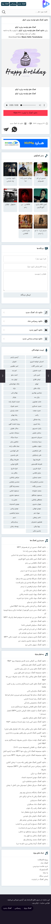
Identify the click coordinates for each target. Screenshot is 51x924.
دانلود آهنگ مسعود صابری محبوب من (32, 641)
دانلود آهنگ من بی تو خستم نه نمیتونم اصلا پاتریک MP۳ (25, 617)
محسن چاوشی (14, 482)
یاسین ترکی (37, 531)
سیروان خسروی (37, 437)
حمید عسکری (36, 406)
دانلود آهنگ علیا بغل (38, 621)
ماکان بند (14, 473)
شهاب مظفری (36, 446)
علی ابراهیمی (36, 450)
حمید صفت (37, 410)
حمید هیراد (14, 406)
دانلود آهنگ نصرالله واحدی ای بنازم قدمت (31, 582)
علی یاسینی (14, 455)
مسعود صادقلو (37, 495)
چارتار (14, 397)
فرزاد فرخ (14, 468)
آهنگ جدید (7, 908)
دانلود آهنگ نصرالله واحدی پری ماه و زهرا (31, 578)
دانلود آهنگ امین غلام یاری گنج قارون (32, 559)
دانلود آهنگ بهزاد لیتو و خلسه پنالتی (32, 594)
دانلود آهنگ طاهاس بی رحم (35, 563)
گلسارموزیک (43, 869)
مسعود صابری (14, 495)
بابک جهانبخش (14, 384)
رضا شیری (36, 424)
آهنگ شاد (44, 863)
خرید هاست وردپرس (40, 866)
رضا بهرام (14, 415)
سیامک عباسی (14, 433)
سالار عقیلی (14, 428)
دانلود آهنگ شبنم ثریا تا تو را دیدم (33, 570)
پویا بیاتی (37, 526)
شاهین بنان (14, 442)
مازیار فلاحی (37, 473)
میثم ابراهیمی (14, 513)
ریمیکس (18, 908)
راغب (36, 415)
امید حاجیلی (37, 370)
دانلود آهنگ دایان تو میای (36, 602)
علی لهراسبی (14, 450)
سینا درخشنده (36, 442)
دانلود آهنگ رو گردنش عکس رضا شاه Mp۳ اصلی (28, 606)
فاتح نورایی (14, 464)
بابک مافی (36, 388)
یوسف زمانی (14, 526)
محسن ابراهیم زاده (36, 482)
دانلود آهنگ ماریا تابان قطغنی (35, 574)
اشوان (14, 361)
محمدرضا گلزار (14, 486)
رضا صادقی (37, 419)
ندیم (14, 517)
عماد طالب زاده (14, 446)
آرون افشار (36, 357)
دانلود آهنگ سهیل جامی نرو (35, 644)
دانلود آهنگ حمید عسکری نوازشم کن (32, 633)
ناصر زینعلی (37, 517)
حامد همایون (36, 402)
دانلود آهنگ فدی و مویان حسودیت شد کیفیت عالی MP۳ (25, 637)
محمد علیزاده (36, 491)
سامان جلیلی (36, 433)
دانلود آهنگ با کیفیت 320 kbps (25, 112)
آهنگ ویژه (27, 908)
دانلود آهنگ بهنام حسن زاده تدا (34, 551)
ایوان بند (14, 379)
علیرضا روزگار (14, 459)
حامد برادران (14, 410)
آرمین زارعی (14, 357)
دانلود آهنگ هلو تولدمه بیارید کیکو (35, 20)
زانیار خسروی (36, 428)
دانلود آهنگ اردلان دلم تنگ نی (35, 590)
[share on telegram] (6, 129)
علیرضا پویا (36, 459)
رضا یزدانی (14, 419)
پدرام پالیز (14, 522)
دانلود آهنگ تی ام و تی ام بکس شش (32, 629)
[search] (3, 12)
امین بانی (37, 375)
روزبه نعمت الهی (14, 424)
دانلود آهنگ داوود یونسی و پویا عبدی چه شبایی (28, 555)
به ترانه (45, 872)
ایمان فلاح (36, 379)
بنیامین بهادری (37, 393)
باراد (14, 388)
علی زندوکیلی (36, 455)
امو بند (14, 370)
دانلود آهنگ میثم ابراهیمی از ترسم (33, 586)
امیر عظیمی (14, 366)
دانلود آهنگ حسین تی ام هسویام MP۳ (31, 547)
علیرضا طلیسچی (36, 464)
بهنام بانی (14, 393)
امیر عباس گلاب (36, 366)
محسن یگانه (36, 486)
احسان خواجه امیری (37, 361)
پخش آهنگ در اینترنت (40, 879)
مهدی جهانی (37, 508)
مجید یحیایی (36, 477)
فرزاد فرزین (37, 468)
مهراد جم (37, 513)
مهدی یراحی (14, 508)
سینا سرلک (14, 437)
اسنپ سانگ (43, 876)
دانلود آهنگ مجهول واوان (37, 567)
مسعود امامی (14, 491)
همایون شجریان (36, 522)
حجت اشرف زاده (14, 402)
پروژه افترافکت (43, 859)
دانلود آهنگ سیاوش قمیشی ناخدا (33, 625)
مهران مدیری (37, 504)
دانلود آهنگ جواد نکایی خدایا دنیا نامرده (31, 598)
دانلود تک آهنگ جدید (16, 123)
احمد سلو (14, 375)
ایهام (36, 384)
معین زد (14, 499)
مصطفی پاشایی (37, 499)
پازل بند (36, 397)
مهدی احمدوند (14, 504)
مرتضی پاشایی (14, 477)
